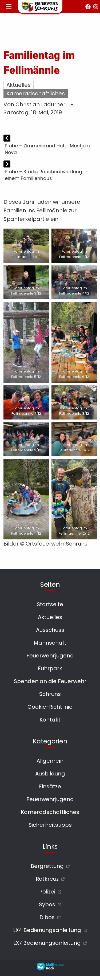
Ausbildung (50, 773)
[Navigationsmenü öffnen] (8, 6)
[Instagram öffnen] (95, 6)
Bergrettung (47, 866)
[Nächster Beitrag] (6, 164)
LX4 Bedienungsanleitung (47, 930)
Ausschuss (50, 630)
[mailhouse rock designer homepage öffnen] (50, 969)
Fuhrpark (50, 668)
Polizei (47, 891)
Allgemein (50, 761)
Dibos (47, 917)
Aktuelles (18, 85)
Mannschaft (50, 642)
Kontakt (50, 719)
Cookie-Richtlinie (50, 707)
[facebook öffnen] (88, 6)
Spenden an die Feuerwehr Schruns (50, 687)
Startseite (50, 604)
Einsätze (50, 786)
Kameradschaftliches (35, 93)
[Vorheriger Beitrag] (6, 138)
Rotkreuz (47, 879)
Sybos (47, 904)
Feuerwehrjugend (50, 655)
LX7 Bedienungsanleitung (47, 943)
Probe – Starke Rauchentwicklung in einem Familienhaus (46, 175)
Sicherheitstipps (50, 825)
